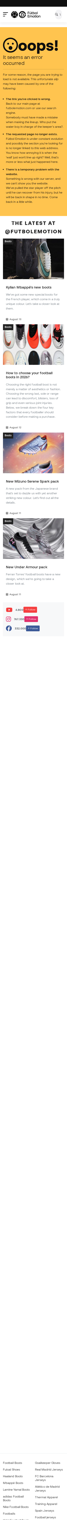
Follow (31, 609)
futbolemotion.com (18, 108)
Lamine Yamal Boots (16, 1489)
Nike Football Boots (16, 1506)
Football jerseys (45, 1517)
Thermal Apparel (46, 1497)
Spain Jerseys (44, 1510)
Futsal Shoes (11, 1469)
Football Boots (12, 1462)
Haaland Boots (13, 1476)
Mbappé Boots (13, 1482)
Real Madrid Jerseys (49, 1469)
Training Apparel (46, 1504)
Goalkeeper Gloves (47, 1462)
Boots (8, 241)
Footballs (9, 1513)
